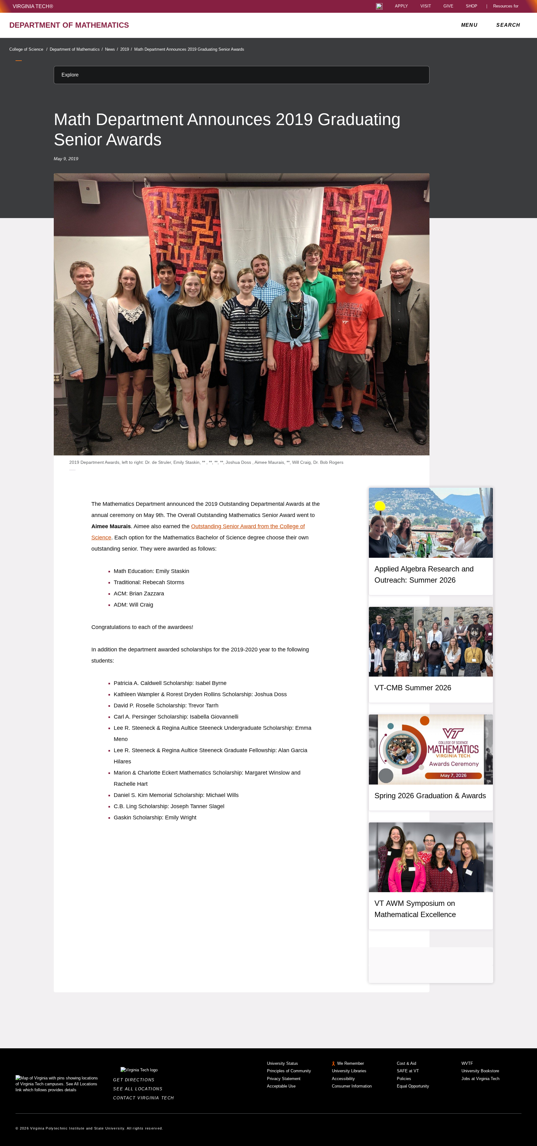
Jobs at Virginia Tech (480, 1078)
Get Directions (135, 1080)
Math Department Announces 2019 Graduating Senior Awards (189, 49)
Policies (404, 1078)
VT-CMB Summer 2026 (412, 687)
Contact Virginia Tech (145, 1098)
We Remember (350, 1063)
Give (448, 6)
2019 (126, 49)
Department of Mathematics (76, 49)
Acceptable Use (281, 1086)
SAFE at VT (408, 1071)
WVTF (467, 1063)
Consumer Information (352, 1086)
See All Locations (139, 1089)
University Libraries (349, 1071)
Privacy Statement (284, 1078)
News (111, 49)
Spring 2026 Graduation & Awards (430, 795)
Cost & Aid (406, 1063)
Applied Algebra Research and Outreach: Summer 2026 (424, 574)
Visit (425, 6)
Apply (401, 6)
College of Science (28, 49)
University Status (282, 1063)
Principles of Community (289, 1071)
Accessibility (343, 1078)
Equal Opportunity (413, 1086)
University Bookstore (480, 1071)
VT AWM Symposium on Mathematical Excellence (415, 909)
